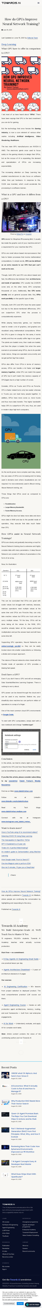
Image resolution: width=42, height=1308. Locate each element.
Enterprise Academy (29, 1229)
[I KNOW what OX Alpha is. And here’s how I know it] (5, 1073)
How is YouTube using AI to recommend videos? (19, 832)
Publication (5, 1245)
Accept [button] (20, 1303)
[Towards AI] (11, 3)
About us (25, 1245)
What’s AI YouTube (8, 1254)
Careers (25, 1248)
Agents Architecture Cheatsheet (17, 970)
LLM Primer (6, 1230)
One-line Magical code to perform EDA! (16, 863)
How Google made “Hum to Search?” (15, 859)
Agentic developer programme (28, 1226)
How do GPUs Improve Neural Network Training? (21, 891)
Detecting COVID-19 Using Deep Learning (16, 836)
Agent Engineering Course (15, 1005)
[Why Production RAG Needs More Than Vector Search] (5, 1100)
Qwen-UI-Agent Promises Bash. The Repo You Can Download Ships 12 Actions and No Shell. (24, 1116)
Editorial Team (32, 38)
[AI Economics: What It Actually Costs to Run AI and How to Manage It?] (5, 1085)
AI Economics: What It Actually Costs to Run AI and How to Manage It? (24, 1089)
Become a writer (7, 1257)
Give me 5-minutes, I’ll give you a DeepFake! (17, 867)
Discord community (28, 1251)
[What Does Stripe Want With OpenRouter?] (5, 1174)
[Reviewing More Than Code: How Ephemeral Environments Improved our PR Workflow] (5, 1146)
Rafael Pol (20, 234)
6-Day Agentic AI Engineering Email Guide (21, 959)
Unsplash (29, 234)
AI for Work (8, 1023)
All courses (5, 1222)
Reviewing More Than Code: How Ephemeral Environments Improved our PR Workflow (25, 1149)
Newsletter (5, 1248)
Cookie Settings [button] (9, 1303)
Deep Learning (8, 44)
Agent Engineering (8, 1227)
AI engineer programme (30, 1222)
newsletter (13, 781)
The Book (5, 1236)
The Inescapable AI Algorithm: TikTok (15, 840)
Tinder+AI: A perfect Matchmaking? (14, 848)
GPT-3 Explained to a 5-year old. (13, 844)
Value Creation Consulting (30, 1235)
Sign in (4, 1269)
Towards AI (26, 895)
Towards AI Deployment (30, 1232)
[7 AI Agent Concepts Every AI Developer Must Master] (5, 1161)
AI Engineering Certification (15, 987)
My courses (5, 1266)
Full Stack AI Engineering (10, 1225)
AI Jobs (4, 1251)
